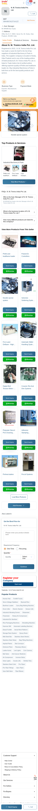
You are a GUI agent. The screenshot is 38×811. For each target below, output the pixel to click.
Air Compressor (8, 657)
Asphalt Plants (7, 643)
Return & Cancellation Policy (14, 767)
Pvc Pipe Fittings (8, 668)
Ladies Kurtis (7, 650)
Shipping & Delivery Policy (13, 770)
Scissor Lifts (29, 609)
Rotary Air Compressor (19, 616)
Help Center (8, 761)
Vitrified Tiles (27, 661)
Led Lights (17, 650)
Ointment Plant (7, 647)
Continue (23, 566)
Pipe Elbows (19, 671)
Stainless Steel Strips (9, 640)
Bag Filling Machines (25, 640)
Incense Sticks (20, 657)
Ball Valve (6, 654)
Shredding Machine (28, 623)
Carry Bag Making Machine (25, 605)
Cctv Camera (28, 650)
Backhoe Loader (8, 605)
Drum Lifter (6, 609)
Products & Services (21, 40)
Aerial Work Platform (21, 630)
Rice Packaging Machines (11, 623)
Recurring (22, 549)
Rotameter (26, 612)
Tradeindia (5, 590)
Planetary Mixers (20, 647)
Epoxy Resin (24, 633)
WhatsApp (29, 104)
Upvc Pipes (20, 668)
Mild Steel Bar (7, 636)
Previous (6, 125)
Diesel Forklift (7, 630)
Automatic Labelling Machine (23, 626)
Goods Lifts (17, 661)
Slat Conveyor (19, 643)
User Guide (8, 764)
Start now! (18, 584)
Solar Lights (6, 661)
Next (31, 125)
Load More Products (19, 497)
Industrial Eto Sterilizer (10, 619)
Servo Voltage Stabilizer (10, 602)
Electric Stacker (18, 609)
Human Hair (7, 598)
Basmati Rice (25, 602)
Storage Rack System (10, 633)
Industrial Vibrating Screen (11, 612)
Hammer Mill (7, 626)
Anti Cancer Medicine (19, 654)
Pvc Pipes (22, 664)
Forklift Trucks (17, 598)
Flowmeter (6, 616)
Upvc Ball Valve (8, 671)
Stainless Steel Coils (9, 664)
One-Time (10, 549)
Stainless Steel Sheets (22, 636)
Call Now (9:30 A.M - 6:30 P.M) (13, 104)
